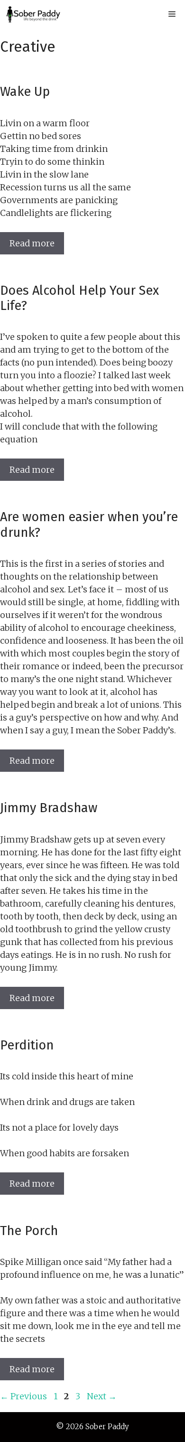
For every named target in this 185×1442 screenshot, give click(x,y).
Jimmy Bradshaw (48, 807)
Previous (23, 1396)
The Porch (29, 1230)
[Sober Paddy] (33, 14)
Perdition (27, 1045)
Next (102, 1396)
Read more (32, 243)
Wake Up (25, 91)
